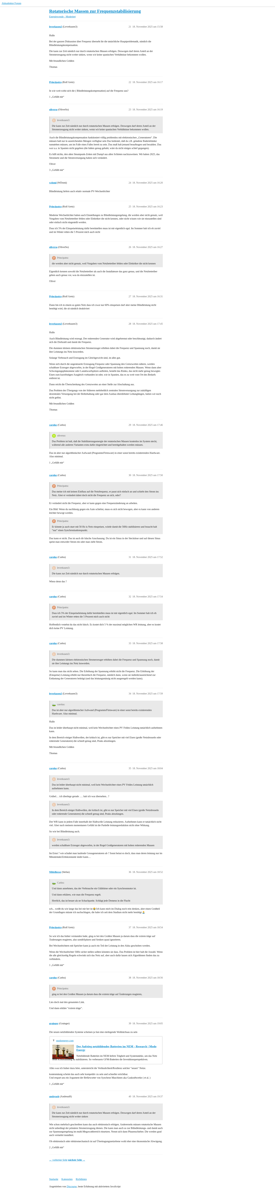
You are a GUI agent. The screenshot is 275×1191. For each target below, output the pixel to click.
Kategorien (67, 1179)
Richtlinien (81, 1179)
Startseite (53, 1179)
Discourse (72, 1186)
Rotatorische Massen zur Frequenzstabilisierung (95, 11)
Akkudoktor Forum (11, 3)
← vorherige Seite (58, 1160)
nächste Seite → (76, 1160)
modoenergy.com (65, 1040)
